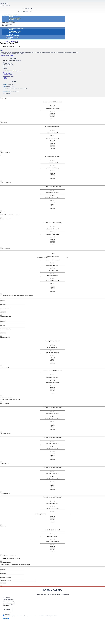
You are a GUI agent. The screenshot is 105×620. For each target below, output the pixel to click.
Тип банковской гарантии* (52, 256)
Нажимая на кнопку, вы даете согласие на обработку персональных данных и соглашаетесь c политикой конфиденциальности (30, 615)
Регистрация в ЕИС (15, 18)
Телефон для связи (8, 602)
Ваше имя (5, 597)
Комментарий (7, 609)
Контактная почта (7, 599)
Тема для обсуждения (9, 604)
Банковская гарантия (8, 24)
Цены (11, 16)
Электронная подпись (8, 22)
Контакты (5, 25)
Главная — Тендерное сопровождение (12, 60)
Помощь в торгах (14, 19)
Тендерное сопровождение (10, 15)
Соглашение (6, 614)
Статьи (11, 21)
